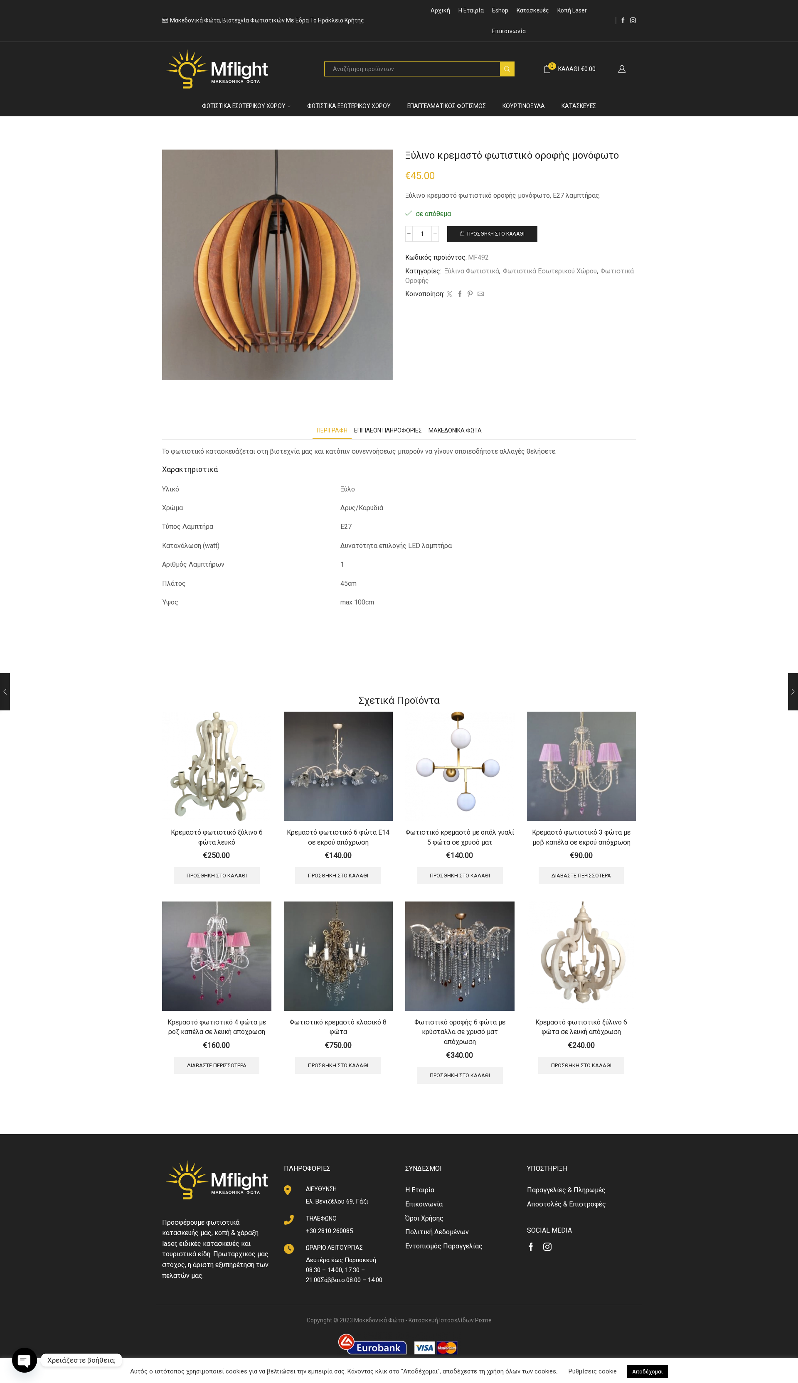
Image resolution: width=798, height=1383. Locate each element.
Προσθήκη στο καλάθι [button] (217, 875)
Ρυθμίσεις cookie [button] (593, 1371)
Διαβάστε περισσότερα (581, 875)
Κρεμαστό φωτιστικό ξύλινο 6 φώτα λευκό (217, 837)
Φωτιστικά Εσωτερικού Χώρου (244, 106)
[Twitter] (449, 294)
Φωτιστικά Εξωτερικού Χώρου (349, 106)
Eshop (500, 10)
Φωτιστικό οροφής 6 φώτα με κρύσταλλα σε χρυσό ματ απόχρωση (459, 1032)
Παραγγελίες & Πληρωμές (566, 1190)
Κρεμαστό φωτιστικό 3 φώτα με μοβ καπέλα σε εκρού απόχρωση (581, 837)
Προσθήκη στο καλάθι (496, 234)
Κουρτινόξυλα (523, 106)
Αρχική (440, 10)
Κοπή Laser (572, 10)
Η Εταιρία (471, 10)
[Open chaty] (24, 1360)
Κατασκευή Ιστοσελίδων (441, 1320)
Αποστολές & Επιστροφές (566, 1204)
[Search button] (507, 69)
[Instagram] (633, 20)
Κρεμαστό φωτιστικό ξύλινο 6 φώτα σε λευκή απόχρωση (581, 1027)
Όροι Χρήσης (424, 1218)
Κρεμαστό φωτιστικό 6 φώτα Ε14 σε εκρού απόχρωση (338, 837)
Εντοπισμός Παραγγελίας (444, 1246)
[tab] (332, 431)
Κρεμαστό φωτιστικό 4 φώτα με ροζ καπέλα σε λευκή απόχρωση (216, 1027)
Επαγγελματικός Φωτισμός (446, 106)
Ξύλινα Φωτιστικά (471, 271)
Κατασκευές (533, 10)
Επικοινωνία (509, 31)
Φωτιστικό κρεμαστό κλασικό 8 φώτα (338, 1027)
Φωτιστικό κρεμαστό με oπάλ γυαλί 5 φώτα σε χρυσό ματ (460, 837)
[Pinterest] (470, 294)
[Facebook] (623, 20)
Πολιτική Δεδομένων (437, 1232)
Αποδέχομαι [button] (647, 1371)
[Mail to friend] (479, 294)
